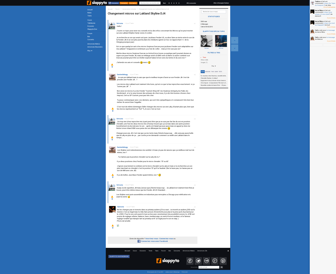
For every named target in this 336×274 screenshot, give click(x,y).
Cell (316, 30)
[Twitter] (198, 261)
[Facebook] (190, 261)
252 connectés (191, 3)
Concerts (90, 39)
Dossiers (90, 26)
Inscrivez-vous (152, 239)
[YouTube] (206, 261)
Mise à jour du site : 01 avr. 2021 (155, 272)
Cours (89, 20)
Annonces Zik (202, 251)
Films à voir (185, 272)
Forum (89, 33)
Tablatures (91, 23)
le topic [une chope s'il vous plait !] (323, 13)
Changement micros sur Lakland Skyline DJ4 (154, 9)
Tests (89, 16)
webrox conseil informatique (173, 272)
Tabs (212, 71)
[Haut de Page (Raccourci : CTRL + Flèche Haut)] (234, 40)
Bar (88, 36)
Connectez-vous (166, 239)
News (89, 13)
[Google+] (214, 261)
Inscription (133, 3)
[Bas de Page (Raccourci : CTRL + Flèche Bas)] (234, 47)
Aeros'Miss (319, 10)
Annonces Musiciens (95, 47)
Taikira (317, 1)
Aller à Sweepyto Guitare (221, 3)
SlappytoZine (92, 29)
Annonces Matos (93, 44)
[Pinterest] (223, 261)
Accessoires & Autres (129, 9)
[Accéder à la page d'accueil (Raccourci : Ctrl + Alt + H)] (97, 4)
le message (330, 30)
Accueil (90, 10)
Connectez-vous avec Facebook (154, 241)
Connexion (114, 3)
